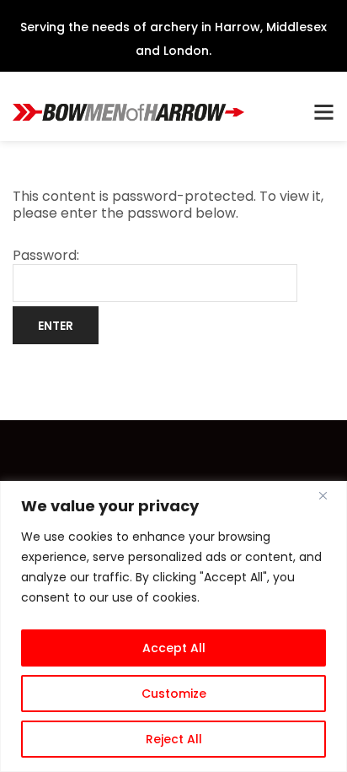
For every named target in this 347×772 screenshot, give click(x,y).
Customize (173, 693)
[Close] (329, 495)
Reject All (174, 739)
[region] (173, 626)
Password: (46, 256)
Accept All (174, 648)
